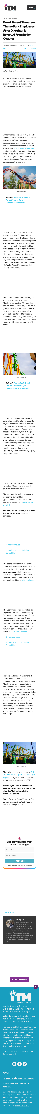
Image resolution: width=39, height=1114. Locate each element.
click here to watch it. (20, 631)
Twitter (25, 1064)
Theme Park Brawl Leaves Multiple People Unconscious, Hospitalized (18, 386)
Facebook (19, 1064)
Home (5, 19)
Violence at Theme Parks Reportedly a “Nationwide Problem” (18, 200)
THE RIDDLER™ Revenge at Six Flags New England (19, 775)
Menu (31, 7)
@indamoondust (13, 545)
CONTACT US (9, 1078)
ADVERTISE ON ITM (25, 1078)
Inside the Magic (22, 1105)
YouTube (14, 1064)
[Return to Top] (36, 987)
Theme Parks (13, 19)
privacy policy (8, 1094)
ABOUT (6, 1073)
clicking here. (28, 580)
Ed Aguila (20, 920)
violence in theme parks (23, 148)
